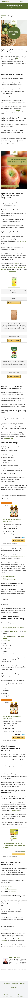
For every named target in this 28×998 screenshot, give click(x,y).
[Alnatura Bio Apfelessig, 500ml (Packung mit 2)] (14, 511)
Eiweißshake (22, 241)
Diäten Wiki (14, 987)
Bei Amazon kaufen (15, 302)
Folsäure (13, 636)
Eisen (4, 631)
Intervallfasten (9, 886)
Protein (17, 263)
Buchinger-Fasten (8, 438)
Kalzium (9, 627)
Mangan (16, 631)
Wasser (9, 102)
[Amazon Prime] (23, 537)
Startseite (3, 15)
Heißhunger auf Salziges (9, 579)
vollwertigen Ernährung (18, 556)
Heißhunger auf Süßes (9, 576)
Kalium (5, 627)
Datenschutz (14, 983)
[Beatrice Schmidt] (5, 963)
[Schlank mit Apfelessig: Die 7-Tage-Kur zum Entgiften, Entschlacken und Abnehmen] (14, 835)
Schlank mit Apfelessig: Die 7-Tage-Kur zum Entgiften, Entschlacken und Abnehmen (14, 845)
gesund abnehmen (6, 17)
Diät (17, 58)
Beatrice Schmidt (15, 957)
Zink (24, 631)
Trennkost (13, 891)
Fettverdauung (15, 810)
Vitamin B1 (6, 636)
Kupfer (11, 631)
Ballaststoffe (12, 271)
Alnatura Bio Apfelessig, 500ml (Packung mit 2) (12, 520)
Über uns (22, 983)
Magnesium (15, 627)
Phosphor (21, 627)
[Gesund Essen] (5, 1)
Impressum (7, 983)
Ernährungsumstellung (11, 889)
